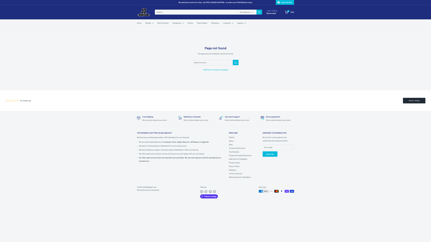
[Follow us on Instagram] (206, 191)
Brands (148, 23)
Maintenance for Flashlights (240, 177)
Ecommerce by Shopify (151, 190)
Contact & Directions (237, 148)
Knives (190, 23)
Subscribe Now (286, 2)
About (231, 141)
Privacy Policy (234, 163)
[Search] (259, 12)
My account (271, 13)
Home (139, 23)
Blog (231, 144)
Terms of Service (235, 173)
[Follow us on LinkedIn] (214, 191)
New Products (163, 23)
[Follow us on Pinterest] (210, 191)
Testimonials (234, 152)
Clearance (215, 23)
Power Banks (202, 23)
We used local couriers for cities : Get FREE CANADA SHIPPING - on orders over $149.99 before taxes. (215, 2)
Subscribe (270, 154)
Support (240, 23)
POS (138, 190)
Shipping (232, 170)
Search (231, 137)
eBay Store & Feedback (238, 159)
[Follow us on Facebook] (201, 191)
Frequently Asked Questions (240, 155)
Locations (227, 23)
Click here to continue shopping (215, 70)
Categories (177, 23)
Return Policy (234, 166)
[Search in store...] (236, 62)
